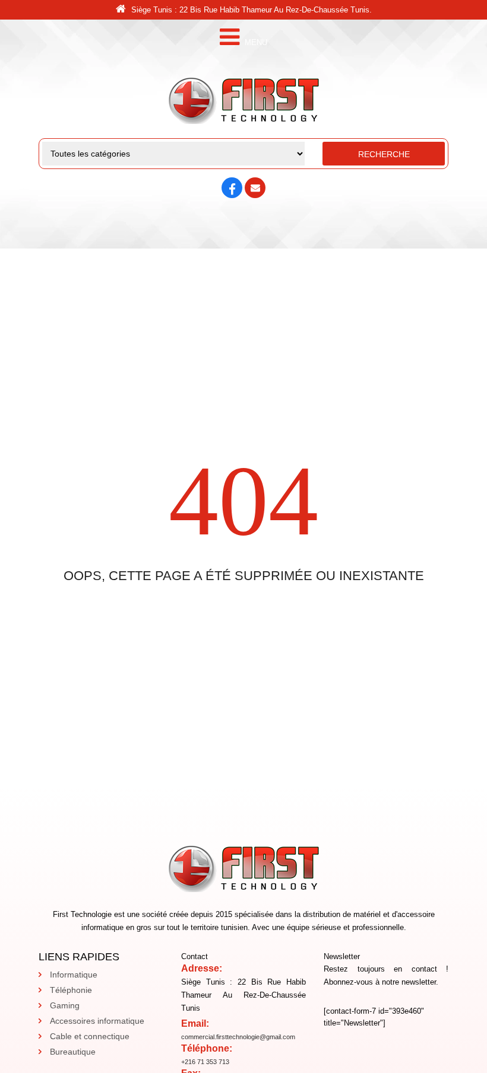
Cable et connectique (89, 1036)
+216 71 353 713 (205, 1061)
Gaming (65, 1005)
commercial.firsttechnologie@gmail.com (238, 1036)
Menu (254, 42)
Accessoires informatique (97, 1021)
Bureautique (73, 1051)
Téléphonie (71, 990)
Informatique (73, 974)
